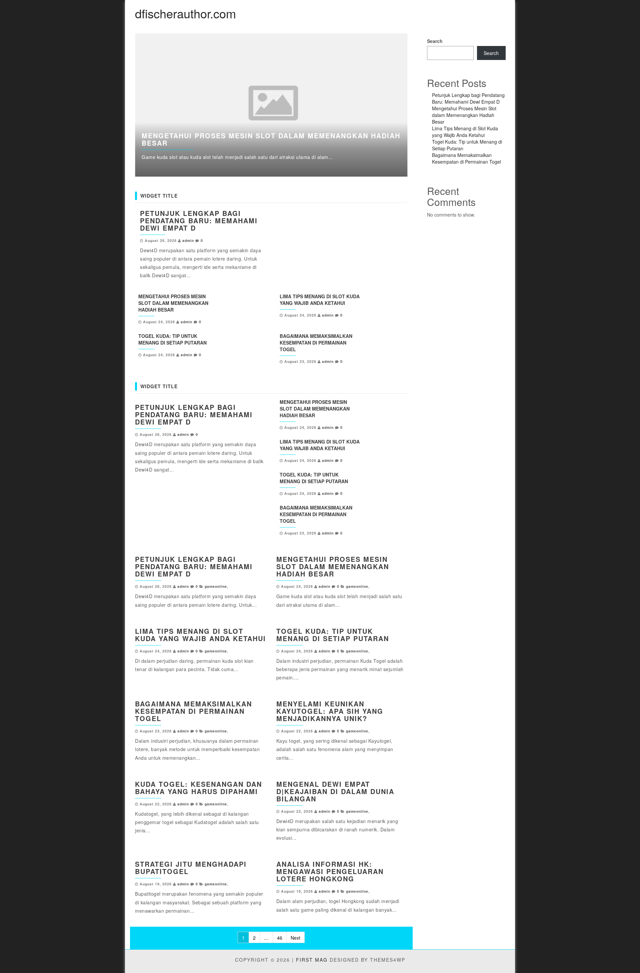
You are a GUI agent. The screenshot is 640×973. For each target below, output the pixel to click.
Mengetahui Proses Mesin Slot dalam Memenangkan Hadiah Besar (271, 139)
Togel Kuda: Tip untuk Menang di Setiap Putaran (172, 339)
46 (279, 937)
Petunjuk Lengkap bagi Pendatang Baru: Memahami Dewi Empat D (199, 220)
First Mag (312, 959)
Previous (120, 105)
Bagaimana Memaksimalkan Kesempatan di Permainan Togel (316, 343)
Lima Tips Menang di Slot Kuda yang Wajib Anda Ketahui (320, 299)
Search (435, 41)
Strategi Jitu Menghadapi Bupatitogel (191, 867)
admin (188, 240)
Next (422, 105)
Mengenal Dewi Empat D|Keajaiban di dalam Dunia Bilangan (335, 791)
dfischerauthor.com (185, 13)
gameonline (216, 586)
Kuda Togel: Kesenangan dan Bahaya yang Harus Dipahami (198, 787)
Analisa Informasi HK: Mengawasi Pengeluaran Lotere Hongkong (330, 871)
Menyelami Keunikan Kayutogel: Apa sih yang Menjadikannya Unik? (329, 711)
